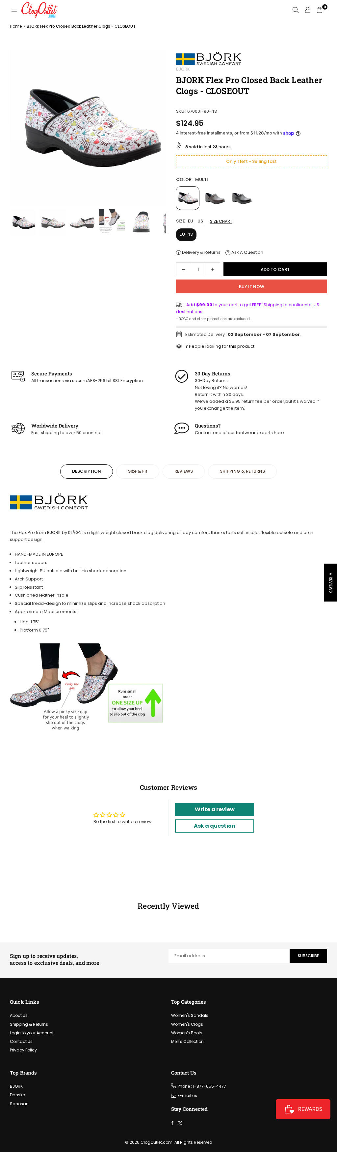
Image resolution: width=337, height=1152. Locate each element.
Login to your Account (32, 1033)
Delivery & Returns (200, 252)
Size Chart (221, 221)
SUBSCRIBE (308, 956)
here (279, 432)
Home (16, 26)
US (200, 221)
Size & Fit (137, 471)
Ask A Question (246, 252)
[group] (88, 128)
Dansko (17, 1095)
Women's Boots (186, 1033)
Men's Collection (187, 1041)
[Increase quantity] (212, 269)
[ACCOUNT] (308, 10)
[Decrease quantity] (183, 269)
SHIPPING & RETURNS (242, 471)
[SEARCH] (295, 10)
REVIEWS (183, 471)
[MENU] (14, 10)
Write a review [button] (215, 809)
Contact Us (21, 1041)
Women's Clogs (187, 1024)
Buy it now (251, 286)
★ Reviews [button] (331, 582)
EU (191, 221)
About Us (19, 1015)
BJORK (183, 69)
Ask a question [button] (214, 826)
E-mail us (187, 1095)
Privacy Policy (23, 1050)
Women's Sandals (189, 1015)
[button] (158, 129)
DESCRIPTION (86, 471)
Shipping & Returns (29, 1024)
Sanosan (19, 1104)
